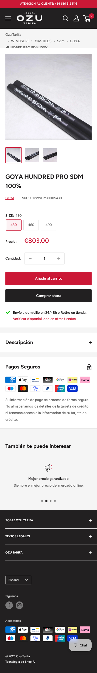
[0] (87, 18)
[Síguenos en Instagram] (19, 605)
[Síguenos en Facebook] (9, 605)
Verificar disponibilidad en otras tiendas (44, 319)
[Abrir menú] (8, 18)
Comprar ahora (48, 295)
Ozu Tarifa (13, 35)
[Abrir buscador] (66, 18)
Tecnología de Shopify (20, 662)
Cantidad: (13, 258)
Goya (9, 198)
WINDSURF (20, 41)
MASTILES (43, 41)
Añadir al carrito (48, 278)
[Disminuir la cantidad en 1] (30, 258)
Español (13, 580)
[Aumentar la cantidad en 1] (58, 258)
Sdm (60, 41)
